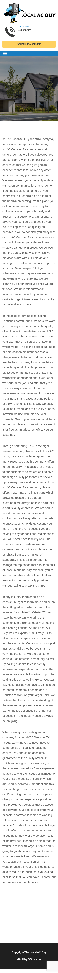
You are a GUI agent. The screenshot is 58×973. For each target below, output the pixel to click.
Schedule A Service (29, 44)
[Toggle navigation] (5, 53)
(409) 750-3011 (24, 30)
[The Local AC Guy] (29, 12)
